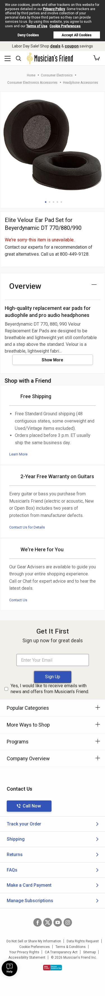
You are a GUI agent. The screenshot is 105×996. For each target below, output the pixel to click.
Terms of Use (36, 26)
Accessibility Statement (26, 957)
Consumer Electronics (57, 75)
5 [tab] (61, 202)
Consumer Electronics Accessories (32, 82)
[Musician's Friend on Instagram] (68, 922)
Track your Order (24, 824)
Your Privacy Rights (24, 952)
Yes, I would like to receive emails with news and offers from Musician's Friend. (50, 688)
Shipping (16, 839)
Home (31, 75)
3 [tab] (53, 202)
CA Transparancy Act (61, 952)
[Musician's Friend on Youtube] (58, 922)
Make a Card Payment (29, 885)
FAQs (12, 870)
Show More (52, 360)
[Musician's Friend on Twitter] (48, 922)
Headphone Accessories (80, 82)
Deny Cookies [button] (28, 35)
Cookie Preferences (65, 26)
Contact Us (18, 600)
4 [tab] (57, 202)
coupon (72, 46)
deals (55, 46)
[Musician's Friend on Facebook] (37, 922)
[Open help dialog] (9, 968)
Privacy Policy (54, 9)
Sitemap (89, 952)
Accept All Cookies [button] (77, 35)
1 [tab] (45, 202)
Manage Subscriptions (30, 900)
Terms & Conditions (70, 947)
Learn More (18, 454)
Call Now (32, 806)
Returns (15, 854)
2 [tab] (49, 202)
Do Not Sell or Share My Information (33, 941)
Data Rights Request (83, 941)
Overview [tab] (25, 286)
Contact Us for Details (27, 527)
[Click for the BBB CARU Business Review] (52, 967)
